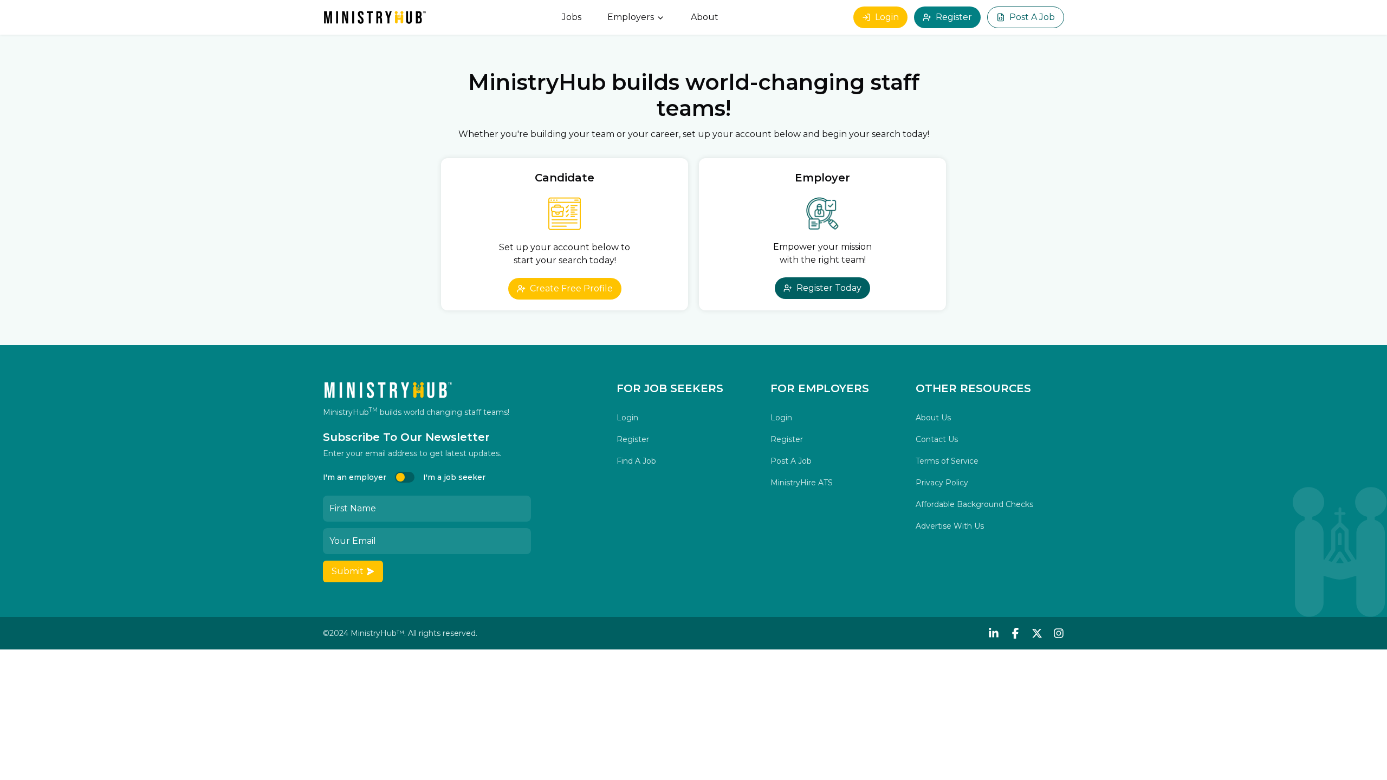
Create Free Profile (571, 288)
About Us (933, 417)
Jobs (571, 17)
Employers (630, 17)
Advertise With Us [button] (950, 526)
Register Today (828, 288)
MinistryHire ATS (801, 482)
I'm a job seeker (454, 477)
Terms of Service (947, 461)
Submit (348, 571)
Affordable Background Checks (974, 504)
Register (954, 17)
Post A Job (1032, 17)
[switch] (404, 477)
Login (887, 17)
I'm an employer (354, 477)
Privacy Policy (942, 482)
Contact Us (937, 439)
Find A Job (636, 461)
